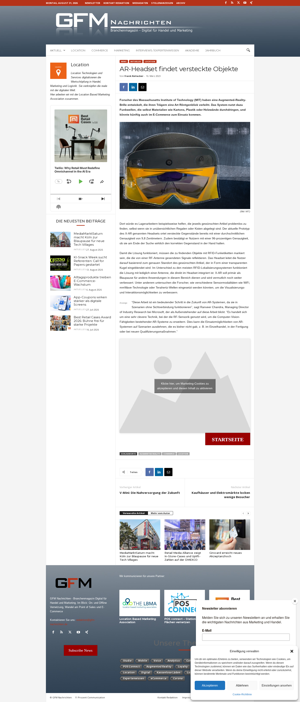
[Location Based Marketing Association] (139, 603)
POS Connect (131, 666)
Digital (145, 672)
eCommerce (159, 678)
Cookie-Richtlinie (242, 694)
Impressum (188, 697)
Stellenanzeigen (162, 2)
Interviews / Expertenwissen (157, 50)
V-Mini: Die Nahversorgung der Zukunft (150, 493)
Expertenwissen (133, 678)
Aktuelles (135, 61)
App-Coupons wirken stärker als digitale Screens (90, 300)
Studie (127, 660)
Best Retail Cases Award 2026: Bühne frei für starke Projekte (92, 320)
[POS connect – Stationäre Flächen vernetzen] (184, 603)
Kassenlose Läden (168, 672)
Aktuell (56, 50)
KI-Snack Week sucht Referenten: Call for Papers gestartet (90, 260)
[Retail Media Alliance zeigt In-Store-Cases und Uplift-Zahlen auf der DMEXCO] (184, 534)
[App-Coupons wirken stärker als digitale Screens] (60, 303)
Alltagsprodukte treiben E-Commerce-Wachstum (92, 280)
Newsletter (92, 2)
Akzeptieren (210, 685)
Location (78, 50)
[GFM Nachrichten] (150, 25)
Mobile (142, 660)
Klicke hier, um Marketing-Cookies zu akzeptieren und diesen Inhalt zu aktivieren (184, 386)
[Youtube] (244, 3)
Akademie (192, 50)
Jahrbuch (212, 50)
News (124, 61)
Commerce (99, 50)
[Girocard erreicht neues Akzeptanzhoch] (229, 534)
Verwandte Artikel (134, 513)
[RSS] (232, 3)
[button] (292, 651)
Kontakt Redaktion (116, 2)
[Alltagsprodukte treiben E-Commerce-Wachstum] (60, 283)
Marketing (122, 50)
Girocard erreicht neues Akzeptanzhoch (225, 554)
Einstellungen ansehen (277, 685)
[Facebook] (225, 3)
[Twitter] (238, 3)
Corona (178, 678)
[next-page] (248, 513)
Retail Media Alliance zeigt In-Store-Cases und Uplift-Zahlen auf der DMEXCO (182, 556)
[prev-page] (243, 513)
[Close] (295, 601)
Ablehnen (242, 685)
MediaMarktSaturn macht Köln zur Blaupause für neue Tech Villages (139, 556)
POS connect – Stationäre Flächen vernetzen (182, 620)
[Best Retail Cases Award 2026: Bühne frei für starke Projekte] (60, 323)
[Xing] (251, 3)
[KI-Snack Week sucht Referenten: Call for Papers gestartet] (60, 263)
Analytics (174, 660)
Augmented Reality (150, 453)
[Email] (142, 87)
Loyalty (183, 666)
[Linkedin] (133, 87)
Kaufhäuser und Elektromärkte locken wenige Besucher (221, 495)
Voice (157, 660)
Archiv (180, 2)
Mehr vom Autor (160, 513)
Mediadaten (140, 2)
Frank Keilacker (133, 75)
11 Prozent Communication (90, 697)
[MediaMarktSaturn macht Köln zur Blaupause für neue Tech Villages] (140, 534)
